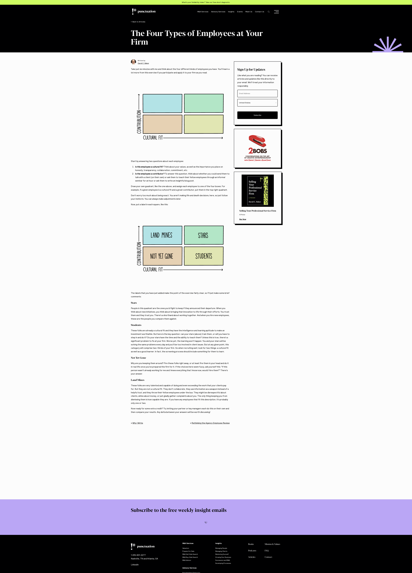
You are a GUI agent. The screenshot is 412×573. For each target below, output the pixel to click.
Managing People (221, 548)
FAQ (267, 550)
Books (251, 544)
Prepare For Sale (188, 551)
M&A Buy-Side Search (190, 557)
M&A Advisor (186, 560)
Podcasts (252, 550)
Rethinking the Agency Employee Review (211, 423)
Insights (218, 543)
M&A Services (187, 543)
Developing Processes (223, 563)
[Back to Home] (154, 546)
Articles (251, 556)
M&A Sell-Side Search (190, 554)
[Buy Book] (257, 198)
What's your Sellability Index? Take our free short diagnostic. (206, 2)
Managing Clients (221, 551)
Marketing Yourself (222, 554)
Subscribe (257, 115)
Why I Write (138, 423)
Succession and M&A (222, 560)
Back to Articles (138, 22)
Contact (268, 556)
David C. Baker (143, 63)
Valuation (185, 548)
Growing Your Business (223, 557)
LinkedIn (135, 564)
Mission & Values (272, 544)
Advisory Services (189, 568)
